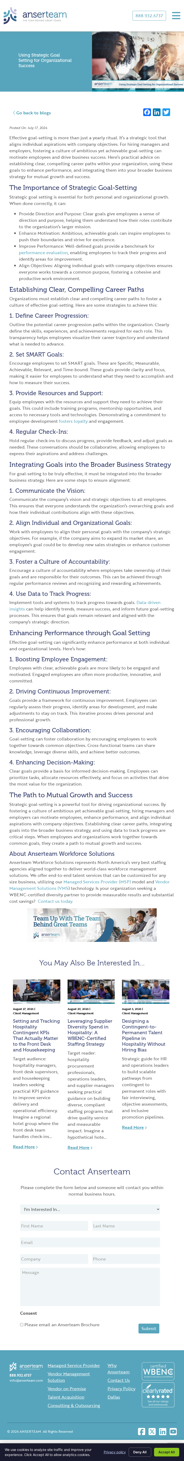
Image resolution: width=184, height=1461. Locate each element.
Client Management (26, 1013)
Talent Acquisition (66, 1397)
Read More (24, 1147)
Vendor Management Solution (69, 1377)
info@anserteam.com (26, 1380)
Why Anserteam (119, 1368)
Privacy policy (115, 1452)
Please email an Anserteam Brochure (61, 1324)
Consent (28, 1313)
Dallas (114, 1397)
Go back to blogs (33, 113)
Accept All (166, 1452)
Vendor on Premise (67, 1388)
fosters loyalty (73, 421)
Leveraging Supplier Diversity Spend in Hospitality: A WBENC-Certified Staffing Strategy (90, 1032)
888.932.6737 (149, 15)
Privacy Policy (121, 1388)
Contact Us (119, 1380)
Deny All (140, 1452)
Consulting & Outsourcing (74, 1405)
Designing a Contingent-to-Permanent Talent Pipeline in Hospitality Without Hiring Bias (143, 1035)
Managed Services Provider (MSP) (97, 882)
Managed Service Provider (74, 1365)
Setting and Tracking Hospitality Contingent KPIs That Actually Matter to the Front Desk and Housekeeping (36, 1035)
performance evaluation (43, 252)
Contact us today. (55, 901)
